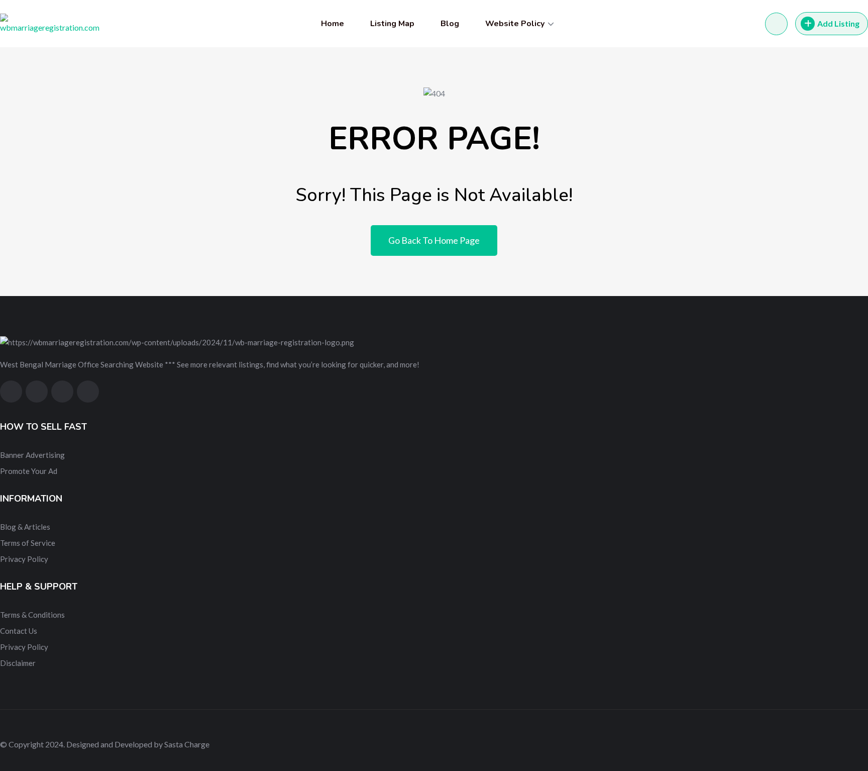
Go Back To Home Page (434, 240)
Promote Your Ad (28, 470)
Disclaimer (18, 662)
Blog (450, 23)
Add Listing (838, 23)
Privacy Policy (24, 558)
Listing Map (392, 23)
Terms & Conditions (32, 614)
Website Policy (515, 23)
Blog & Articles (25, 526)
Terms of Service (27, 542)
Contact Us (18, 630)
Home (332, 23)
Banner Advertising (32, 454)
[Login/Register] (776, 24)
